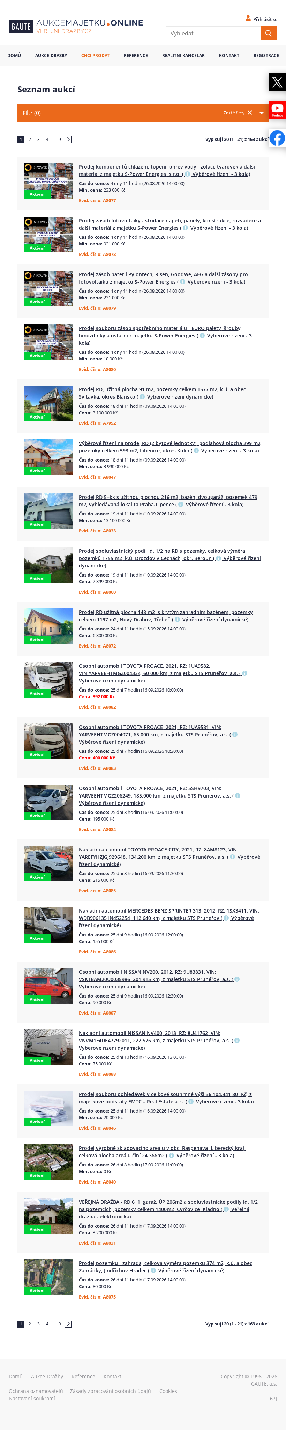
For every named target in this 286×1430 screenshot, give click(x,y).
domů (14, 55)
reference (136, 55)
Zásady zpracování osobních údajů (110, 1391)
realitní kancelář (183, 55)
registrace (266, 55)
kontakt (229, 55)
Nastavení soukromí (32, 1398)
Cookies (168, 1391)
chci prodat (95, 55)
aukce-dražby (51, 55)
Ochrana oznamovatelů (36, 1391)
